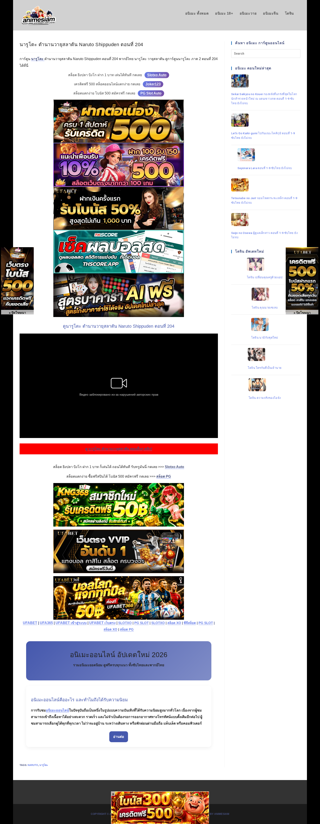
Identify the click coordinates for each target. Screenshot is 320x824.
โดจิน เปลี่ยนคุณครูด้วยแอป (265, 277)
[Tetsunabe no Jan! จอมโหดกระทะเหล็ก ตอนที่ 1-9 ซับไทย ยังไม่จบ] (264, 184)
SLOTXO (125, 623)
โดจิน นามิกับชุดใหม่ (264, 337)
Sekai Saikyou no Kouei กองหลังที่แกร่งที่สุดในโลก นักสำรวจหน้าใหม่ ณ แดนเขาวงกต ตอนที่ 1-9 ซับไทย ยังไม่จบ (264, 98)
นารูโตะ (43, 765)
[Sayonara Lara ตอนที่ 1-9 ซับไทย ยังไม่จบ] (264, 154)
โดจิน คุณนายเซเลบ (265, 307)
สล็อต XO (174, 623)
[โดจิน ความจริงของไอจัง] (265, 384)
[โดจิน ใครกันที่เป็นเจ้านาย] (264, 354)
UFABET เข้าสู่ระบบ (71, 623)
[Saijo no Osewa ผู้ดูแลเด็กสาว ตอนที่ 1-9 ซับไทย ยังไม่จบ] (264, 219)
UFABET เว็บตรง (102, 623)
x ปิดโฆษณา (302, 312)
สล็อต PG (127, 629)
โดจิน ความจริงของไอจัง (265, 397)
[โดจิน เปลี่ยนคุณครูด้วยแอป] (265, 264)
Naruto (33, 765)
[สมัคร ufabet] (119, 208)
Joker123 (153, 84)
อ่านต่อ (118, 736)
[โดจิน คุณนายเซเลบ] (265, 294)
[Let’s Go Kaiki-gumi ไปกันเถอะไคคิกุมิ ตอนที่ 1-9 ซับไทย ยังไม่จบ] (264, 120)
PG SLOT (141, 623)
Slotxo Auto (157, 75)
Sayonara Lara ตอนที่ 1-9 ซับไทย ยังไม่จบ (264, 167)
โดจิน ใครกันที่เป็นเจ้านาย (264, 367)
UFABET (30, 623)
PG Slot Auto (151, 93)
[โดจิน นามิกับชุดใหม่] (264, 324)
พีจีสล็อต (190, 623)
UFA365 (46, 623)
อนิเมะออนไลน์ (57, 710)
